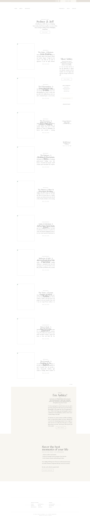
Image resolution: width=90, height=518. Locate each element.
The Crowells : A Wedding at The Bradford (45, 363)
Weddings (45, 50)
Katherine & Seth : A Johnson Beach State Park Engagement (45, 260)
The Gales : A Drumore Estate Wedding (45, 53)
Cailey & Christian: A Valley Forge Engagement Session (45, 225)
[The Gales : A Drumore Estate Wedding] (26, 56)
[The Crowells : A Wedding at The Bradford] (26, 366)
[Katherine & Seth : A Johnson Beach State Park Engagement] (26, 262)
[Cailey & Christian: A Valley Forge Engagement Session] (26, 228)
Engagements (45, 256)
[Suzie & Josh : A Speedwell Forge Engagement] (26, 331)
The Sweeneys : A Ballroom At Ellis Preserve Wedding (46, 122)
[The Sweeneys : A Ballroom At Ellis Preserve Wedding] (26, 125)
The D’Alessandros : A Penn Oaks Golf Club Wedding (45, 88)
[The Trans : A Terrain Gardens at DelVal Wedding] (26, 297)
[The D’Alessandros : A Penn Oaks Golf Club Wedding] (26, 91)
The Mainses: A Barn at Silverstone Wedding (46, 190)
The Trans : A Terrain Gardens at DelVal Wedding (46, 294)
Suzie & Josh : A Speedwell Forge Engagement (45, 328)
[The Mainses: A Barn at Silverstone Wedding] (26, 194)
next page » (71, 384)
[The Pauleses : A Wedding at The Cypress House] (26, 159)
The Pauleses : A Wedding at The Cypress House (45, 157)
